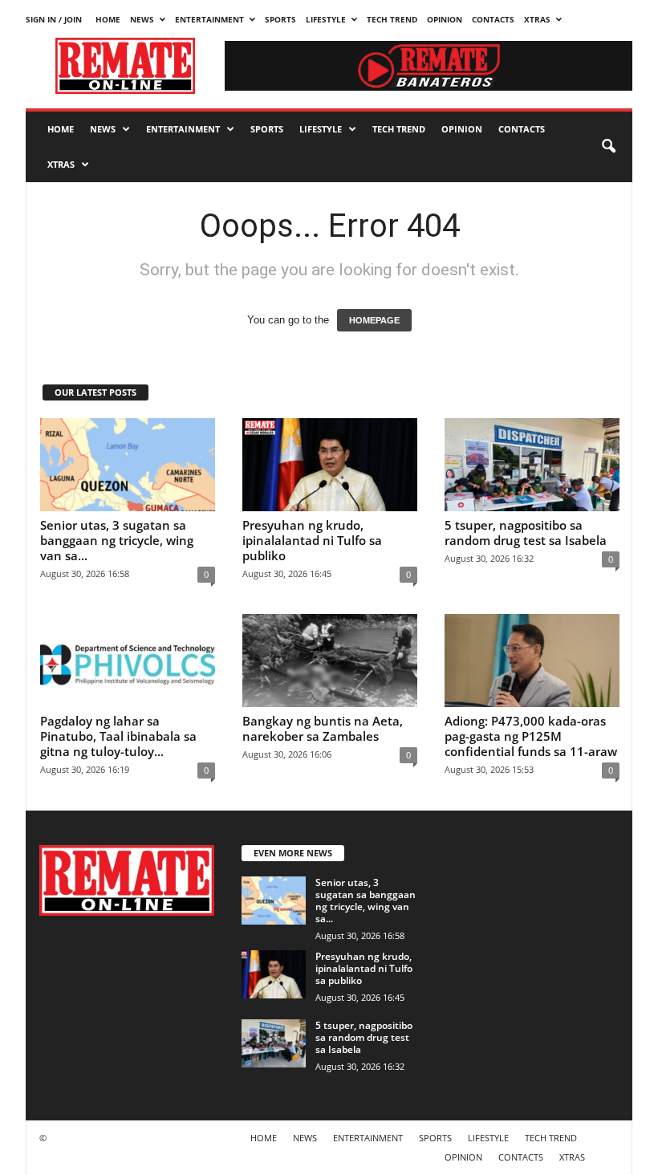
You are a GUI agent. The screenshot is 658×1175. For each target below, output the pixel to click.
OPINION (444, 19)
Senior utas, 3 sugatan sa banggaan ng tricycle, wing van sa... (116, 540)
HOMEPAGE (374, 320)
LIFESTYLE (326, 19)
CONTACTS (493, 19)
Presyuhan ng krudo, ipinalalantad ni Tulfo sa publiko (312, 540)
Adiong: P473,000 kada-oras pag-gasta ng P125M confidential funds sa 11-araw (531, 736)
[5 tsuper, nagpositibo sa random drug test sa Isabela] (532, 464)
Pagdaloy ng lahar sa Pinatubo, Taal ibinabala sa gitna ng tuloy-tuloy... (118, 736)
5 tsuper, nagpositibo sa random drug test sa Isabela (526, 532)
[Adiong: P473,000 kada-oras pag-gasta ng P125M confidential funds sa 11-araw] (532, 660)
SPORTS (280, 19)
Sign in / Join (54, 19)
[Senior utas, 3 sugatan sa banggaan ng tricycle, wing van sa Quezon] (127, 464)
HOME (107, 19)
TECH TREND (392, 19)
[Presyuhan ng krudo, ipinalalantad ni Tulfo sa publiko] (329, 464)
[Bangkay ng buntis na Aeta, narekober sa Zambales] (329, 660)
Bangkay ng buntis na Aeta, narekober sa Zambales (322, 728)
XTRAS (537, 19)
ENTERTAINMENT (209, 19)
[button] (608, 147)
